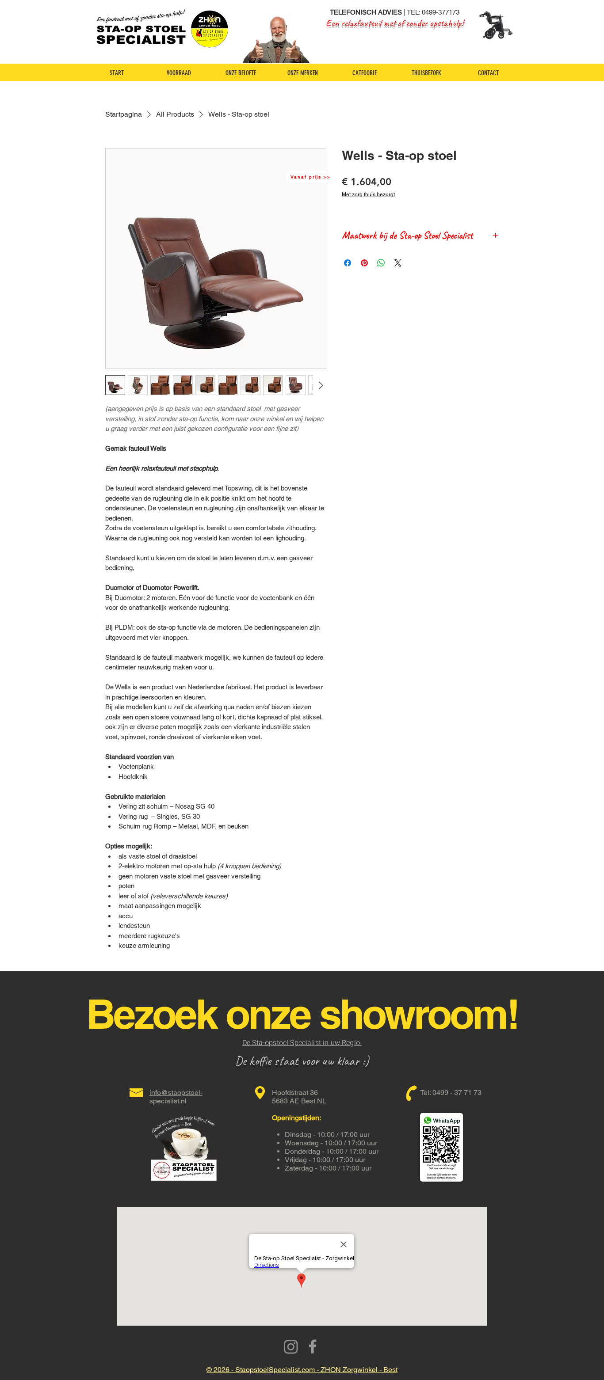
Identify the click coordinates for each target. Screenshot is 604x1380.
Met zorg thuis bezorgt (368, 194)
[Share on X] (398, 263)
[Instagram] (291, 1346)
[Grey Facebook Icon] (312, 1346)
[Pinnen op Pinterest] (364, 263)
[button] (311, 176)
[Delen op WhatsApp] (381, 263)
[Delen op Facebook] (347, 263)
